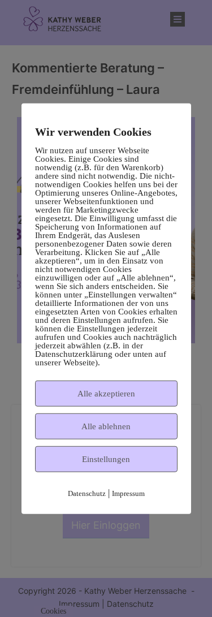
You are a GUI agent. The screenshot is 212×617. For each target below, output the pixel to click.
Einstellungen (106, 458)
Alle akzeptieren (106, 393)
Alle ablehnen (106, 425)
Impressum (128, 493)
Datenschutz (87, 493)
